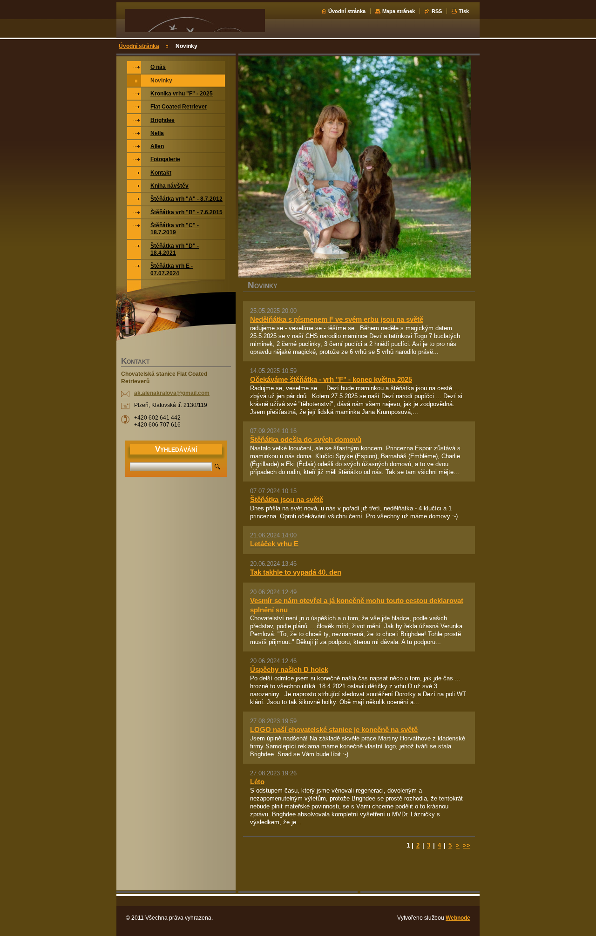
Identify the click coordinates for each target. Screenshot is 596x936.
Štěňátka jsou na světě (286, 499)
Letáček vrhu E (274, 544)
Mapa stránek (398, 11)
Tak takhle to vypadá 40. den (295, 572)
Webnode (458, 918)
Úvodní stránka (347, 11)
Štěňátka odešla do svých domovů (305, 439)
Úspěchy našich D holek (289, 669)
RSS (437, 11)
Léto (257, 782)
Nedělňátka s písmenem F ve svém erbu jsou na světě (336, 319)
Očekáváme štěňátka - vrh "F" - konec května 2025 (331, 379)
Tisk (464, 11)
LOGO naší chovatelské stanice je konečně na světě (334, 729)
